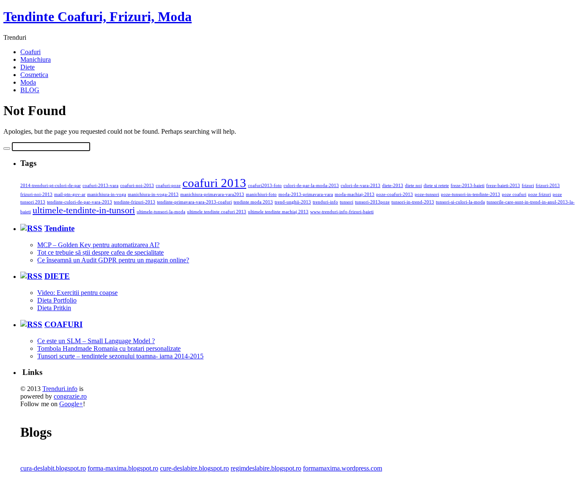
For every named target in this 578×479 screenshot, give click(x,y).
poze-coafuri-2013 (394, 194)
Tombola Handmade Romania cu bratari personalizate (109, 348)
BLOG (29, 90)
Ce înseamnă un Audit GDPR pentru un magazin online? (113, 260)
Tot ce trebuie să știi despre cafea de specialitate (100, 252)
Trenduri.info (59, 388)
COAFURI (63, 324)
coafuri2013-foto (265, 185)
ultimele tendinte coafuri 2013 (216, 211)
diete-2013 (392, 185)
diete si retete (436, 185)
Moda (28, 82)
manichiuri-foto (261, 194)
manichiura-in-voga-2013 (153, 194)
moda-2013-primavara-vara (305, 194)
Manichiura (35, 59)
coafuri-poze (168, 185)
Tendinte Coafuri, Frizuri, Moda (97, 16)
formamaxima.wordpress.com (342, 468)
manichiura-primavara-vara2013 (212, 194)
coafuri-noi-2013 (137, 185)
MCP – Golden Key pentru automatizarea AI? (98, 244)
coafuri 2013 (214, 183)
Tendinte (59, 228)
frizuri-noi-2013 (36, 194)
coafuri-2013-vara (100, 185)
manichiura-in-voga (106, 194)
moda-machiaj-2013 (354, 194)
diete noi (413, 185)
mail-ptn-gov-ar (69, 194)
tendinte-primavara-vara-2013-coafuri (194, 202)
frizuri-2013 (548, 185)
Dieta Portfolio (57, 300)
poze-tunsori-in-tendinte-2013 (470, 194)
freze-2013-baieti (467, 185)
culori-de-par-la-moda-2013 (311, 185)
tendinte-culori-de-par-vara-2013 (79, 202)
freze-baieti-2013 (503, 185)
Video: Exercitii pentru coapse (77, 292)
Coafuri (30, 51)
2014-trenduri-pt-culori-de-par (50, 185)
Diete (27, 67)
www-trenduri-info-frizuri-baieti (342, 211)
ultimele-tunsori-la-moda (161, 211)
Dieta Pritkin (54, 307)
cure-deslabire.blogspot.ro (194, 468)
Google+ (71, 403)
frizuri (528, 185)
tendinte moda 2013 (253, 202)
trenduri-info (325, 202)
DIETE (57, 276)
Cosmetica (34, 74)
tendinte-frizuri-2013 (134, 202)
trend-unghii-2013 (293, 202)
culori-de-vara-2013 (360, 185)
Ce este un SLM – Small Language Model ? (96, 340)
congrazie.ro (70, 396)
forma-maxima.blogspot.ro (123, 468)
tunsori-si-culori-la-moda (460, 202)
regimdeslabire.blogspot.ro (266, 468)
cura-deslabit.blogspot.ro (53, 468)
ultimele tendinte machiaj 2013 (278, 211)
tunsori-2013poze (372, 202)
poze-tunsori (427, 194)
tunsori (346, 202)
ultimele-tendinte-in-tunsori (84, 210)
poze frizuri (539, 194)
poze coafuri (514, 194)
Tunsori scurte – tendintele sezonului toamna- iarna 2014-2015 (120, 356)
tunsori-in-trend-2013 (412, 202)
